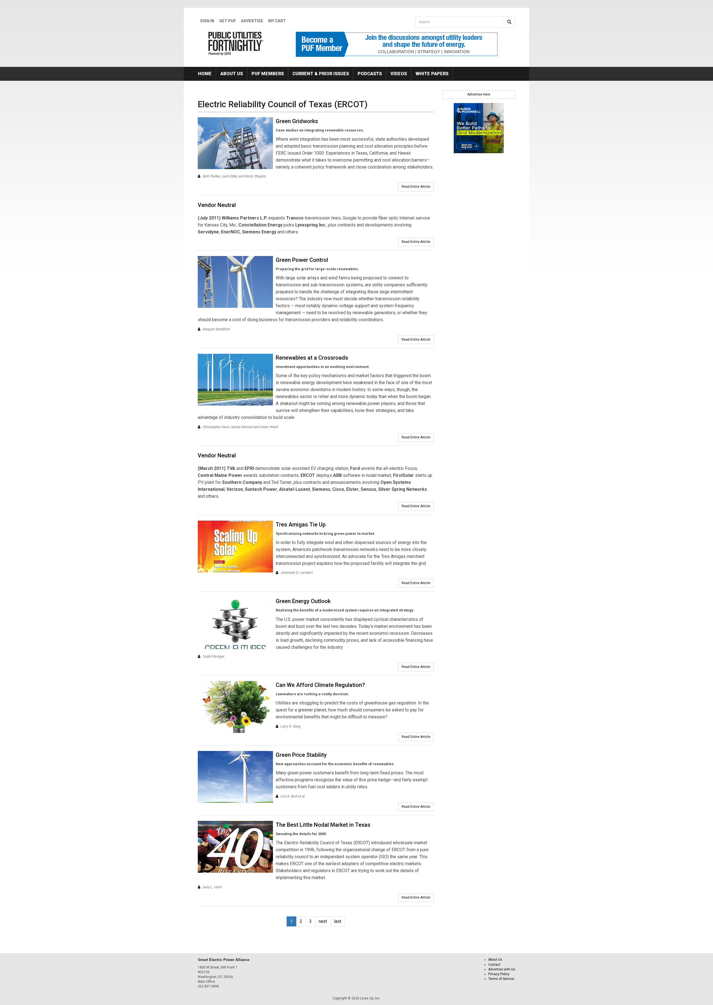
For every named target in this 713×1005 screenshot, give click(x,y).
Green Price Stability (301, 755)
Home (205, 73)
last (337, 921)
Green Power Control (302, 260)
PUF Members (267, 73)
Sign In (207, 21)
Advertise (252, 21)
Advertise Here (478, 94)
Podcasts (370, 73)
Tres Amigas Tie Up (301, 524)
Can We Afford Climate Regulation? (320, 685)
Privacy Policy (498, 974)
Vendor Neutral (217, 205)
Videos (398, 73)
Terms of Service (501, 979)
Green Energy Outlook (303, 601)
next (323, 921)
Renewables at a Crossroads (312, 357)
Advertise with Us (501, 969)
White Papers (432, 73)
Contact (494, 965)
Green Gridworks (297, 121)
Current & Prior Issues (320, 73)
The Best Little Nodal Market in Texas (323, 824)
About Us (231, 73)
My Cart (277, 21)
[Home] (236, 43)
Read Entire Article (416, 187)
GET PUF (227, 21)
